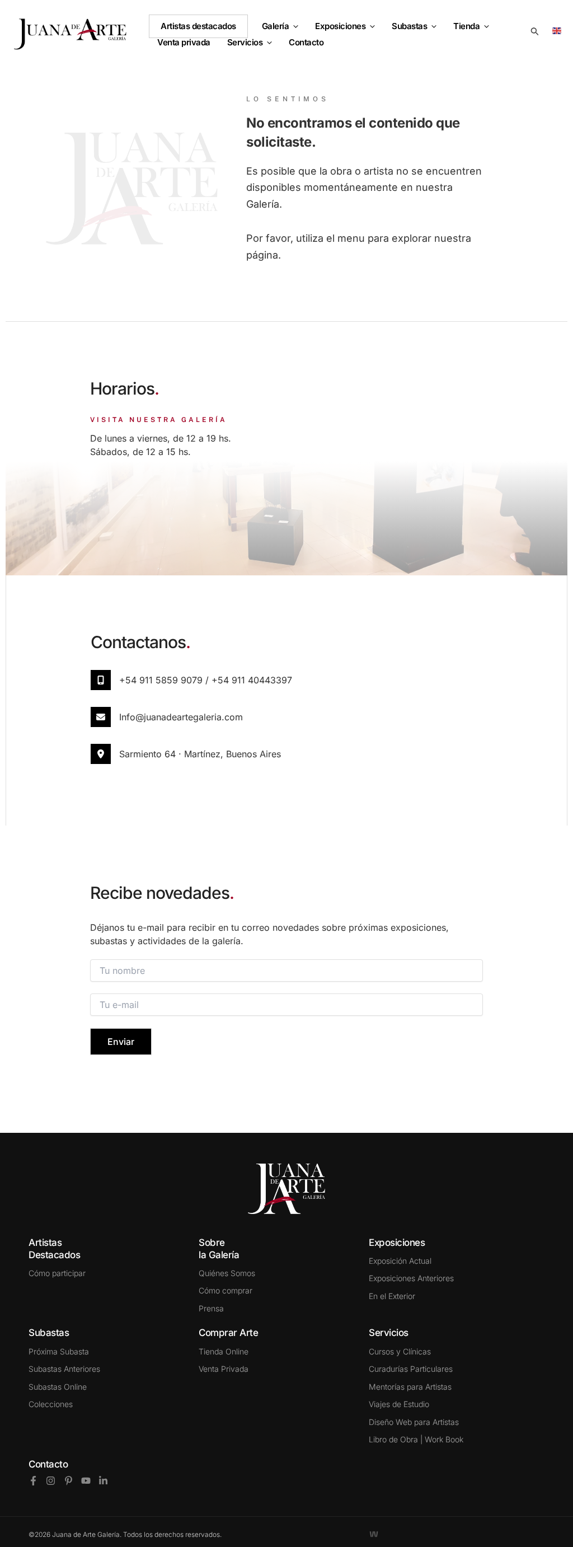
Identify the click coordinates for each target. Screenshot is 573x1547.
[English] (558, 30)
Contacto (48, 1464)
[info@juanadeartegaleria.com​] (101, 717)
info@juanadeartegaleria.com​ (181, 717)
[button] (293, 26)
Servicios (245, 42)
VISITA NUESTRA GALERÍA (158, 420)
